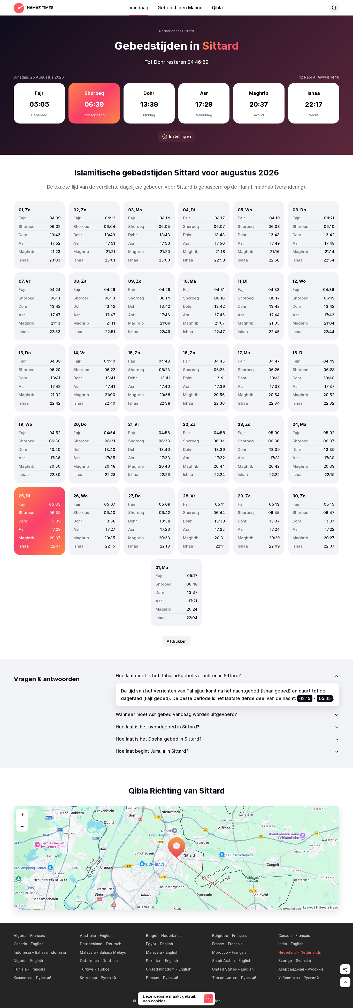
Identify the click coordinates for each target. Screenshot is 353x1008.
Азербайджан (291, 969)
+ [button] (22, 814)
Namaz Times (40, 7)
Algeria (20, 935)
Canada (284, 935)
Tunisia (20, 969)
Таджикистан (224, 977)
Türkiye (86, 969)
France (218, 944)
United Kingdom (160, 969)
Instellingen (180, 136)
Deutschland (91, 944)
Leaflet (308, 907)
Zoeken (334, 8)
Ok (208, 999)
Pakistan (153, 960)
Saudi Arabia (223, 960)
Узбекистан (289, 977)
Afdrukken (177, 641)
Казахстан (23, 977)
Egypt (151, 944)
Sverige (285, 960)
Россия (152, 977)
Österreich (89, 960)
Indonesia (22, 952)
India (282, 944)
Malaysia (88, 952)
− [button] (22, 825)
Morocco (220, 952)
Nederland (287, 952)
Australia (88, 935)
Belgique (220, 935)
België (151, 935)
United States (224, 969)
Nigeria (20, 960)
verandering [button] (289, 187)
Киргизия (88, 977)
